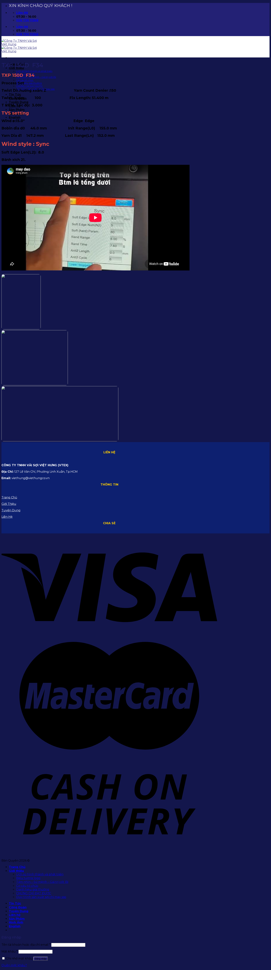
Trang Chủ (9, 497)
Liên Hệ (7, 517)
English (14, 117)
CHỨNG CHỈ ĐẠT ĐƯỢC (29, 86)
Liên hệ (14, 915)
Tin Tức (15, 94)
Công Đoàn (18, 907)
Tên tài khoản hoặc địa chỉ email (26, 944)
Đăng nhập (40, 958)
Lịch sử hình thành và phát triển (34, 71)
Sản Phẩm (17, 109)
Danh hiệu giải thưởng (29, 83)
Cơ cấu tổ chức (25, 80)
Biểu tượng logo (28, 878)
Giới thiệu (16, 871)
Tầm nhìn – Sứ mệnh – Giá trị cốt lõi (36, 77)
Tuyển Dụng (18, 102)
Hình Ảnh (16, 922)
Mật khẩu (9, 951)
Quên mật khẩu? (14, 965)
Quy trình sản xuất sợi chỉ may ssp (41, 897)
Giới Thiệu (8, 504)
